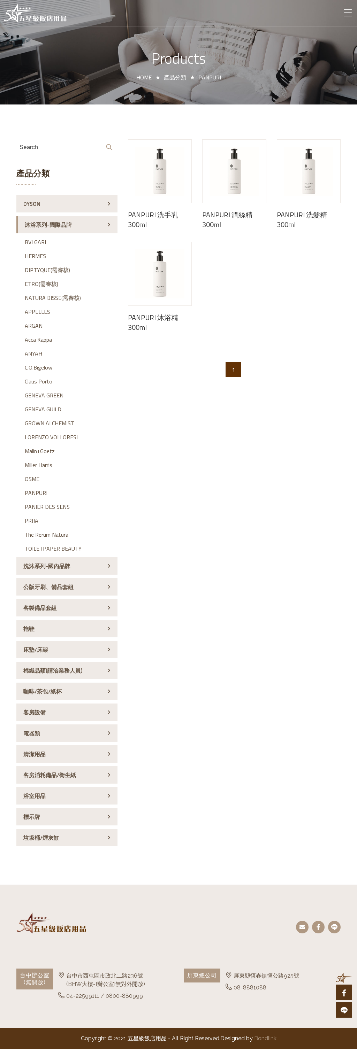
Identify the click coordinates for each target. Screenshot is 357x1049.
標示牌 (31, 817)
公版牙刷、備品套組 (48, 587)
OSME (32, 479)
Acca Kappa (38, 339)
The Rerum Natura (46, 534)
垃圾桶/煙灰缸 (41, 837)
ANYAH (33, 353)
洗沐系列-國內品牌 (46, 566)
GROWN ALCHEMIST (49, 423)
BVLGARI (35, 242)
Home (144, 77)
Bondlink (265, 1038)
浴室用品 (34, 796)
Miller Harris (38, 465)
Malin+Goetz (40, 451)
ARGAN (34, 325)
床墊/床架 (35, 649)
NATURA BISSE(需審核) (53, 298)
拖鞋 (29, 628)
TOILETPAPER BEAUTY (53, 548)
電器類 (31, 733)
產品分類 (175, 77)
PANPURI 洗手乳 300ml (153, 220)
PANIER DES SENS (47, 507)
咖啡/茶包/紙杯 (42, 691)
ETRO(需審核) (41, 284)
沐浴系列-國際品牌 (48, 224)
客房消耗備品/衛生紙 (49, 775)
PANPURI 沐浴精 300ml (153, 322)
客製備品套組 (40, 608)
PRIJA (31, 520)
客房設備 (34, 712)
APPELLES (37, 312)
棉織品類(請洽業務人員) (52, 670)
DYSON (31, 204)
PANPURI (36, 493)
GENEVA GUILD (43, 409)
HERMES (35, 256)
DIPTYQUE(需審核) (47, 270)
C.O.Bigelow (38, 367)
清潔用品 (34, 754)
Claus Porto (38, 381)
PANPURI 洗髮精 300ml (302, 220)
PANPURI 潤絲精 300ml (227, 220)
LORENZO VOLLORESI (51, 437)
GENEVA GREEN (44, 395)
